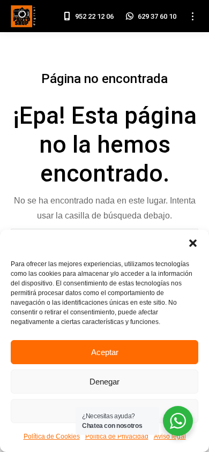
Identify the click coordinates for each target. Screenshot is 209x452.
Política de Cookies (52, 436)
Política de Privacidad (116, 436)
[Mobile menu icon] (192, 16)
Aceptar (104, 352)
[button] (193, 243)
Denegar (104, 381)
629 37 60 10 (157, 16)
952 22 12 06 (94, 16)
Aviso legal (170, 436)
